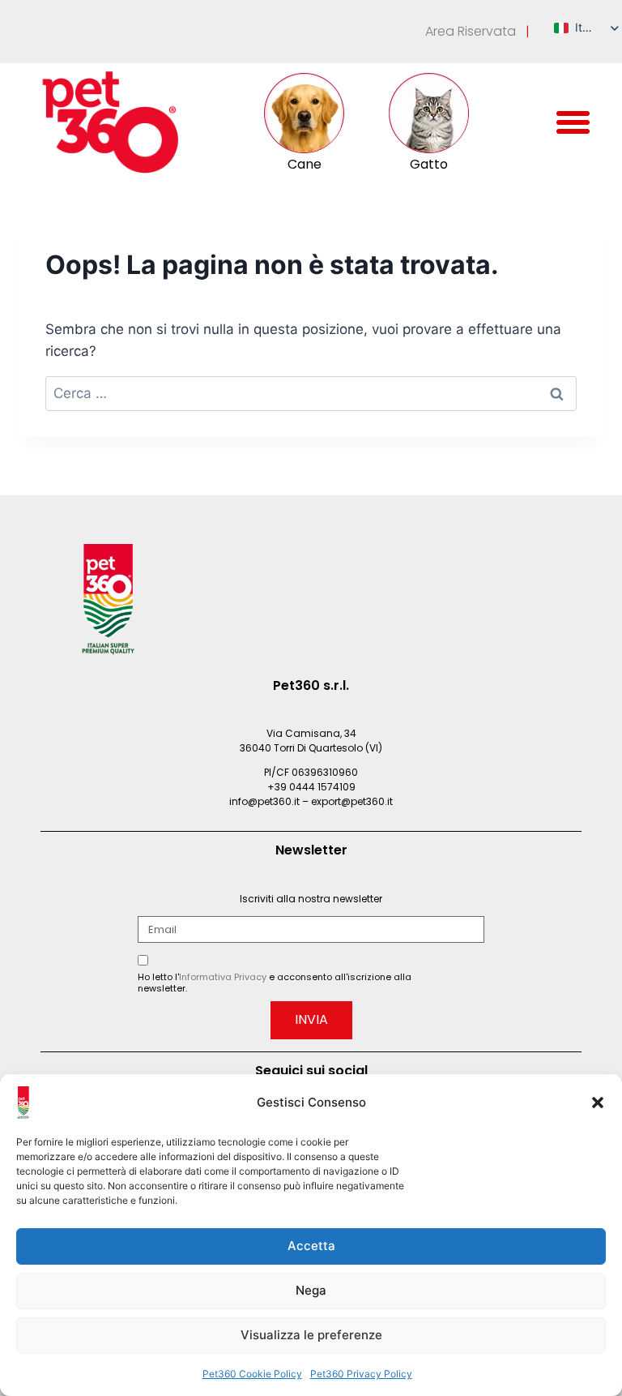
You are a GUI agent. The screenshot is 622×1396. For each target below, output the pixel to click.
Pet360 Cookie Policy (252, 1374)
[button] (598, 1102)
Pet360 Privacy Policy (361, 1374)
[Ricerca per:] (311, 393)
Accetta (311, 1245)
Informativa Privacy (222, 976)
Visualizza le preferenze (311, 1334)
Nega (311, 1290)
